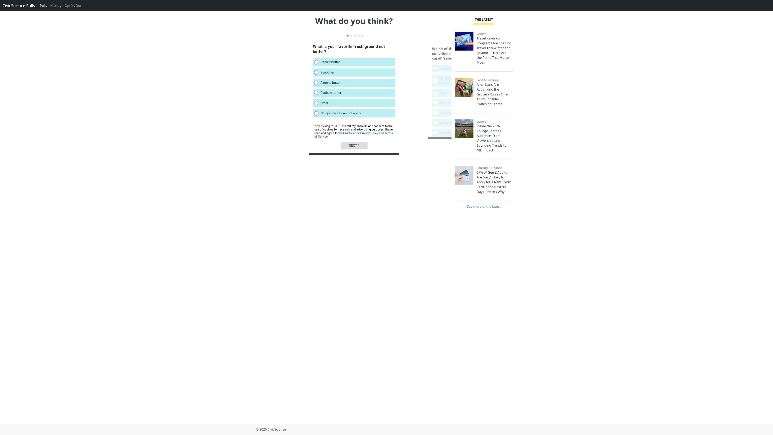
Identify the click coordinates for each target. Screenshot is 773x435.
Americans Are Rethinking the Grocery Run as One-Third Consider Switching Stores (492, 94)
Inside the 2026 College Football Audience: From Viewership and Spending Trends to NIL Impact (491, 138)
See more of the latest (484, 206)
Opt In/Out (73, 5)
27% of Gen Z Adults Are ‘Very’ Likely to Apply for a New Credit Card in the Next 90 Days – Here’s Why (494, 182)
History (55, 5)
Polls (43, 5)
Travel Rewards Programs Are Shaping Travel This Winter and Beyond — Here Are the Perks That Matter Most (494, 50)
